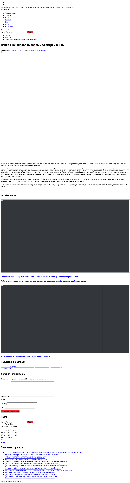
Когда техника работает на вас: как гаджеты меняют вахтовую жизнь (29, 456)
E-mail (3, 404)
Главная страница (10, 13)
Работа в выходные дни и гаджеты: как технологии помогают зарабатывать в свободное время (43, 281)
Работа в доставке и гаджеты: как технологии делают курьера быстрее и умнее (33, 469)
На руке (7, 17)
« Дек (3, 442)
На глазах (8, 20)
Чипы (6, 22)
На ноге (7, 24)
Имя (3, 400)
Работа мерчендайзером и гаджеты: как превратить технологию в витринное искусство (36, 467)
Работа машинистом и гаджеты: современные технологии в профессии (30, 478)
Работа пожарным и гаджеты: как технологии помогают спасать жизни (30, 474)
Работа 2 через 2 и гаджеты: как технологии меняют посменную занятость (31, 463)
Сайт (2, 407)
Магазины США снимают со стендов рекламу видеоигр (25, 356)
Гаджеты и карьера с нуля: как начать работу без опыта (25, 458)
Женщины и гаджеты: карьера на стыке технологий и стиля (26, 460)
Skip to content (6, 30)
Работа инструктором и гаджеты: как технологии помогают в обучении (30, 472)
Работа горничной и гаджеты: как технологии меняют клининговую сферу (31, 476)
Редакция (8, 15)
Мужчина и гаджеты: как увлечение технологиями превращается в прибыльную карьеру (36, 461)
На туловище (9, 26)
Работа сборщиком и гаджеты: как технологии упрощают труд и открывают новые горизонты (38, 471)
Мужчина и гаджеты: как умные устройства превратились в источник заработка (33, 454)
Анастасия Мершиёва (38, 50)
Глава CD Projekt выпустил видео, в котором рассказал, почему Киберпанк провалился (39, 276)
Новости (4, 190)
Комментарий (5, 396)
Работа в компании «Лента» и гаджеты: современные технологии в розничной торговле (36, 465)
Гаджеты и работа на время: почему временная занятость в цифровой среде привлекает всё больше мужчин (43, 452)
